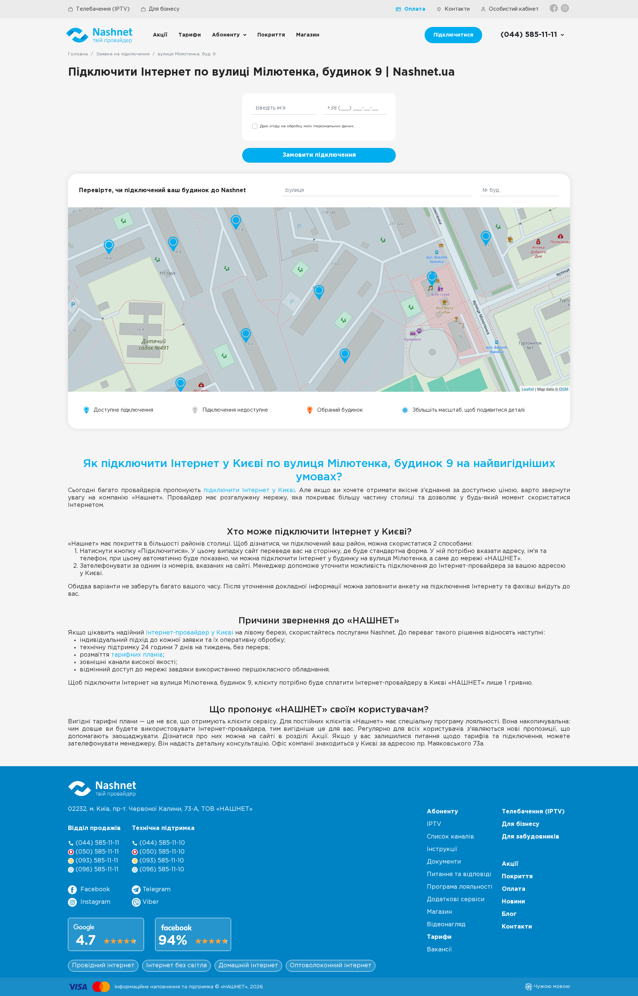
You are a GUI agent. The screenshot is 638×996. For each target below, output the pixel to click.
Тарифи (189, 35)
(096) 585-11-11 (96, 869)
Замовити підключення (319, 155)
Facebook (95, 889)
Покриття (271, 35)
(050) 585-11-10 (161, 852)
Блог (509, 914)
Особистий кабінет (514, 9)
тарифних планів (137, 655)
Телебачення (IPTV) (103, 9)
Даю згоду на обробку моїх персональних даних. (307, 126)
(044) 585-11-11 (96, 843)
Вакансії (439, 949)
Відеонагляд (446, 924)
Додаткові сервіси (455, 899)
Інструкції (442, 849)
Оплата (414, 9)
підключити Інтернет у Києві (249, 490)
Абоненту (226, 35)
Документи (444, 862)
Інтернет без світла (176, 965)
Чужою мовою (551, 986)
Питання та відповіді (459, 874)
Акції (160, 35)
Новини (513, 902)
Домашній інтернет (248, 965)
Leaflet (528, 389)
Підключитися (453, 35)
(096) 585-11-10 (161, 869)
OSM (563, 389)
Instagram (95, 902)
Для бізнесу (164, 9)
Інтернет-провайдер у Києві (189, 633)
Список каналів (450, 837)
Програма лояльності (460, 887)
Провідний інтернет (103, 965)
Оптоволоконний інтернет (330, 965)
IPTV (434, 824)
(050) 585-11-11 (96, 852)
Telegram (156, 889)
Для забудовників (530, 837)
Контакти (457, 9)
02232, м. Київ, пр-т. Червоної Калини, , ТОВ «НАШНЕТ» (160, 809)
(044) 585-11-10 (161, 843)
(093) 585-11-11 (96, 861)
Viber (150, 902)
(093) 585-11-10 (161, 861)
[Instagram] (565, 8)
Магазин (307, 35)
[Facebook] (554, 8)
